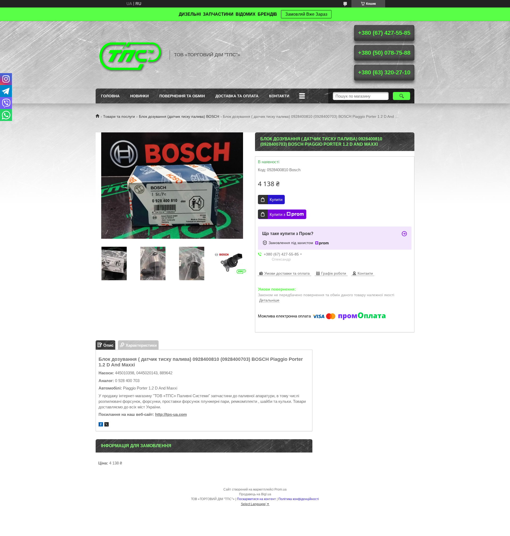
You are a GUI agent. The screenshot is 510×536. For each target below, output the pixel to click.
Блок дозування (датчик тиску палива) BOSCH (179, 116)
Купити (276, 199)
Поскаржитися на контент (256, 499)
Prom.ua (280, 489)
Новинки (139, 96)
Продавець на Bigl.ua (255, 494)
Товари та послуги (119, 116)
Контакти (279, 96)
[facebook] (101, 425)
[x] (106, 425)
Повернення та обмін (182, 96)
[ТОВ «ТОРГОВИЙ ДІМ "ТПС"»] (130, 55)
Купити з (277, 214)
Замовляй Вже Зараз (306, 14)
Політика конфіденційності (298, 499)
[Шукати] (401, 96)
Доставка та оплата (236, 96)
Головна (110, 96)
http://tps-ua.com (171, 414)
